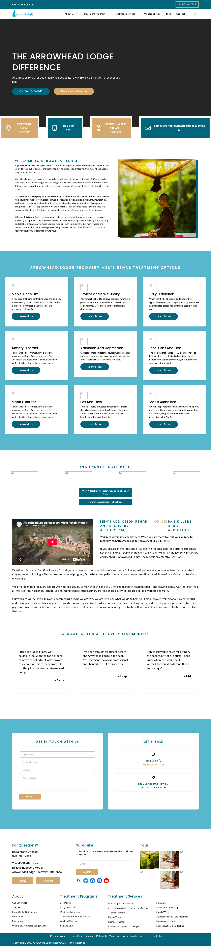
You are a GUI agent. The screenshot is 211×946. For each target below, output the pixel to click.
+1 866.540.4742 (153, 764)
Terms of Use (75, 936)
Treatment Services (124, 13)
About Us (70, 13)
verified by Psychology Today (146, 936)
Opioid (161, 521)
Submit (29, 796)
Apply (22, 880)
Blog (168, 13)
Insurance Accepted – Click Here (105, 501)
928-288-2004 (21, 856)
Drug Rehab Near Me (74, 91)
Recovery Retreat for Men (99, 936)
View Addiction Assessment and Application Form (105, 492)
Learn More (26, 316)
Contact (180, 13)
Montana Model (152, 13)
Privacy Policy (57, 936)
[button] (195, 13)
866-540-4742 (187, 4)
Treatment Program (94, 13)
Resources (122, 936)
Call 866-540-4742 (30, 91)
